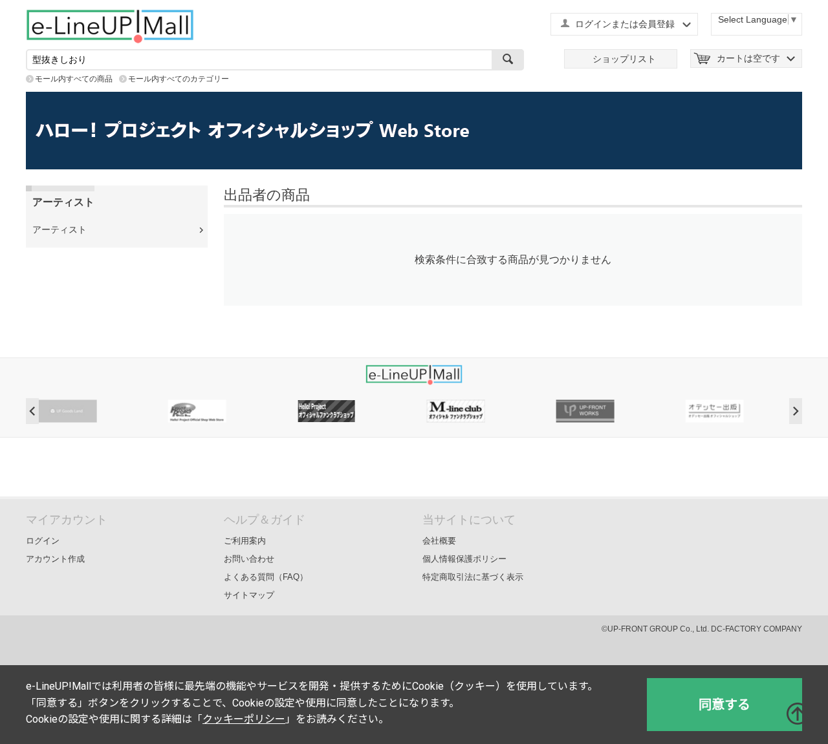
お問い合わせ (249, 559)
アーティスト (59, 229)
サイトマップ (249, 595)
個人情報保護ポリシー (464, 559)
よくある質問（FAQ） (266, 577)
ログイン (43, 541)
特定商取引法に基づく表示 (472, 577)
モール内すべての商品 (74, 78)
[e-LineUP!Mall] (110, 26)
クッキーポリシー (243, 719)
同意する (724, 704)
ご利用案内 (245, 541)
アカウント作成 (55, 559)
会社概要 (439, 541)
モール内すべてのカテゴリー (178, 78)
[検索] (508, 59)
